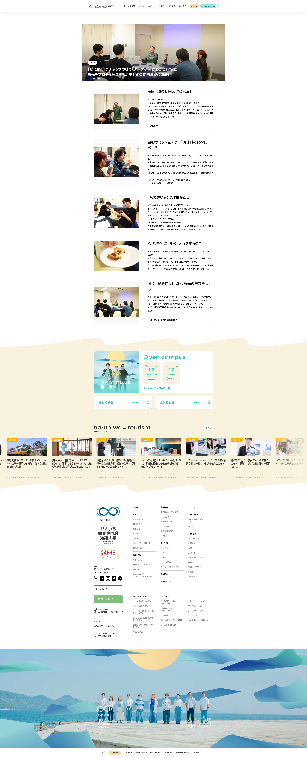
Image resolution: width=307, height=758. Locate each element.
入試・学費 (192, 533)
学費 (190, 562)
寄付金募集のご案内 (168, 625)
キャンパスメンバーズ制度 (170, 566)
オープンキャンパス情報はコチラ (164, 319)
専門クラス (137, 524)
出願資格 (191, 543)
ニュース (191, 507)
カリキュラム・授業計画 (141, 543)
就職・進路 (137, 555)
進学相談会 (192, 526)
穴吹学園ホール (198, 752)
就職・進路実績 (139, 569)
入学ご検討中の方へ (196, 610)
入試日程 (191, 552)
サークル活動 (166, 562)
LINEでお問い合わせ (104, 599)
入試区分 (191, 548)
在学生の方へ (193, 615)
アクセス (164, 536)
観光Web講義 (138, 632)
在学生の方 (169, 752)
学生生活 (164, 543)
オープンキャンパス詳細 (154, 388)
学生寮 (163, 557)
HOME (135, 507)
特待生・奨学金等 (194, 567)
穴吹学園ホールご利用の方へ (199, 620)
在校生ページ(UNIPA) (196, 601)
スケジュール (165, 552)
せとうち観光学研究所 (141, 606)
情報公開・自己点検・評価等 (171, 620)
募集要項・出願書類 (195, 557)
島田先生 (154, 125)
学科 (135, 514)
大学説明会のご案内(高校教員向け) (168, 602)
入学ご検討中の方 (156, 752)
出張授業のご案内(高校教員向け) (167, 609)
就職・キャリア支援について (143, 564)
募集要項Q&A (193, 576)
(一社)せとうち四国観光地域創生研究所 (143, 618)
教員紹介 (136, 529)
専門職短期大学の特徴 (169, 512)
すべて (208, 427)
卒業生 (135, 538)
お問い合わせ (101, 589)
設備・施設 (165, 548)
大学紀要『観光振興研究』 (142, 601)
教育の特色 (165, 526)
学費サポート (193, 571)
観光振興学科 (138, 519)
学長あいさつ (166, 517)
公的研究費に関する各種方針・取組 (143, 626)
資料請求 (194, 6)
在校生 (135, 533)
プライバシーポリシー (196, 606)
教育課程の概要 (167, 531)
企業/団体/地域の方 (183, 752)
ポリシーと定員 (194, 538)
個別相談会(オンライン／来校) (198, 520)
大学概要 (164, 507)
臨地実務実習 (138, 548)
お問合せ (115, 753)
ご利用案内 (128, 752)
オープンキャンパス (208, 6)
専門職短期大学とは (168, 521)
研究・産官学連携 (141, 752)
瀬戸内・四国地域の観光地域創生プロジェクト (144, 611)
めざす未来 (137, 560)
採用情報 (164, 615)
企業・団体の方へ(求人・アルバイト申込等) (142, 575)
